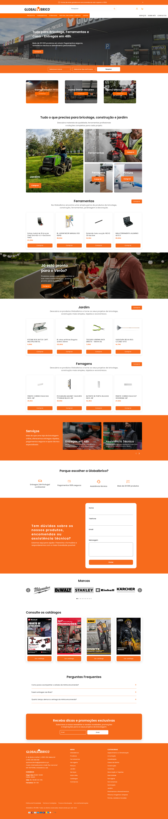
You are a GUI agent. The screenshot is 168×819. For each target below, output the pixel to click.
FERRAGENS (53, 16)
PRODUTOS (31, 16)
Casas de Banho (113, 762)
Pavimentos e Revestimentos (118, 791)
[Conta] (137, 8)
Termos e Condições (50, 803)
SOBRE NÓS (152, 16)
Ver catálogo (39, 659)
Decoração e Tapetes (116, 772)
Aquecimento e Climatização (118, 753)
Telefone (92, 518)
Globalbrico (74, 753)
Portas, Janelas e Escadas (117, 798)
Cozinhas (111, 769)
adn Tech (74, 808)
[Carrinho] (142, 8)
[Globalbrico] (37, 9)
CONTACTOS (162, 16)
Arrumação (112, 756)
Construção (112, 766)
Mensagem (93, 540)
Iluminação (111, 785)
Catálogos (74, 779)
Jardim (72, 769)
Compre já (42, 93)
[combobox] (92, 9)
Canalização (112, 759)
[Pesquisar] (114, 9)
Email (91, 529)
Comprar (37, 52)
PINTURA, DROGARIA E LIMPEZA (70, 16)
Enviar (111, 562)
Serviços (73, 772)
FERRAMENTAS (42, 16)
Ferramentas (75, 759)
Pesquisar (109, 69)
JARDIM (85, 16)
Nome (91, 508)
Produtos (73, 756)
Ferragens (74, 762)
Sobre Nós (74, 775)
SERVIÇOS (142, 16)
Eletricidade (112, 775)
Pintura (72, 766)
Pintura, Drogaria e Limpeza (118, 795)
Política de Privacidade (33, 803)
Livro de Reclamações (81, 803)
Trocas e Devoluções (65, 803)
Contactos (74, 782)
